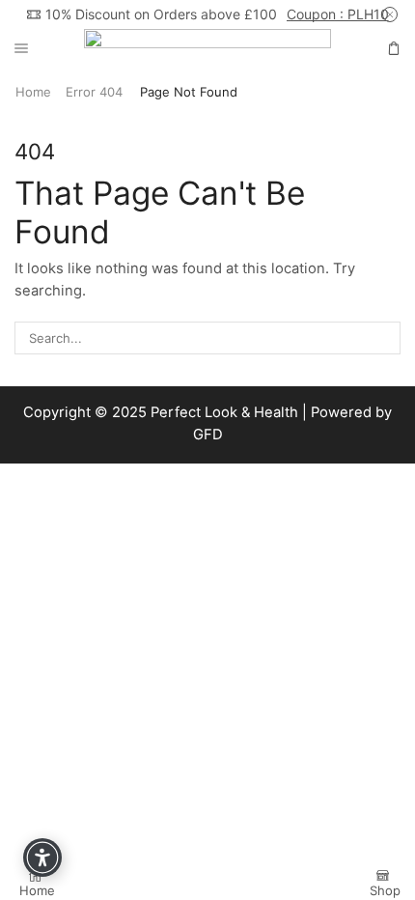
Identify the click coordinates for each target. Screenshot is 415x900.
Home (33, 91)
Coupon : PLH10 (338, 14)
